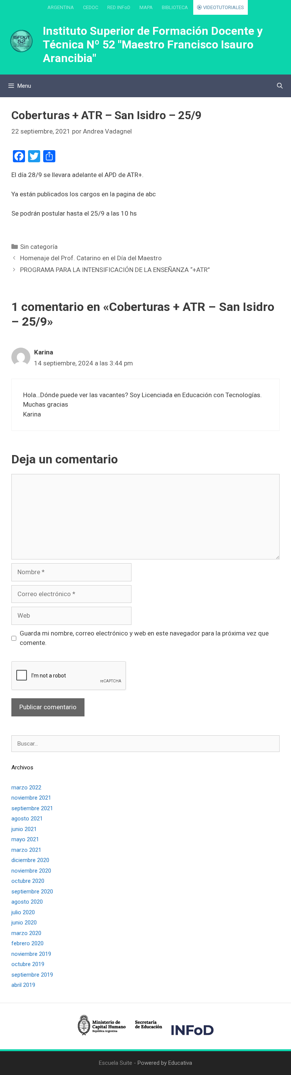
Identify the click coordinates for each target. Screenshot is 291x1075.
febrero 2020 (27, 943)
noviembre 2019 (31, 954)
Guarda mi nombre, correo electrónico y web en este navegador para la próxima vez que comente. (144, 638)
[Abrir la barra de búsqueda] (280, 86)
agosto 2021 (27, 818)
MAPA (146, 7)
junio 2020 (24, 922)
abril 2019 (23, 985)
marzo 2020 (26, 933)
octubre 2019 (27, 964)
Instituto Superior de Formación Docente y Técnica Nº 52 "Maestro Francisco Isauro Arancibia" (153, 44)
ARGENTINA (60, 7)
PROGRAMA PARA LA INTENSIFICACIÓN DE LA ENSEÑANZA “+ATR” (115, 269)
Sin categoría (39, 246)
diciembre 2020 (30, 860)
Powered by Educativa (165, 1062)
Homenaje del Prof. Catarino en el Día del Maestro (91, 258)
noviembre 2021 (31, 797)
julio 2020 (23, 912)
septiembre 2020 (32, 891)
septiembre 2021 (32, 808)
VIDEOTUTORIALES (223, 7)
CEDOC (90, 7)
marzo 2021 (26, 850)
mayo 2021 (25, 839)
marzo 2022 (26, 787)
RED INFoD (118, 7)
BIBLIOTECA (175, 7)
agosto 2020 (27, 901)
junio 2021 (24, 829)
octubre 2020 (27, 881)
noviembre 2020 (31, 870)
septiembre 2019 (32, 974)
